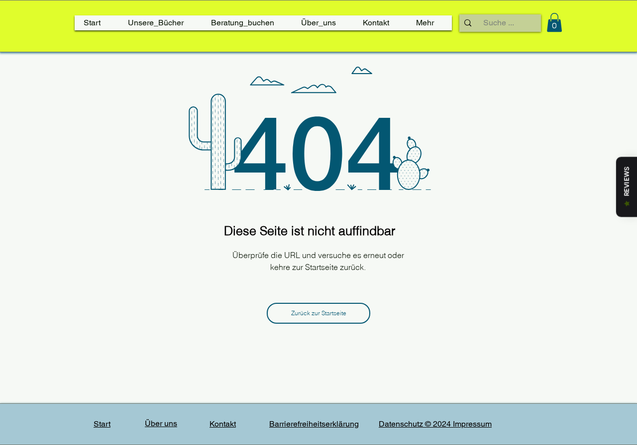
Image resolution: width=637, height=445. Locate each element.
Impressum (472, 424)
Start (102, 424)
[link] (554, 22)
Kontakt (223, 424)
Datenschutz (402, 424)
